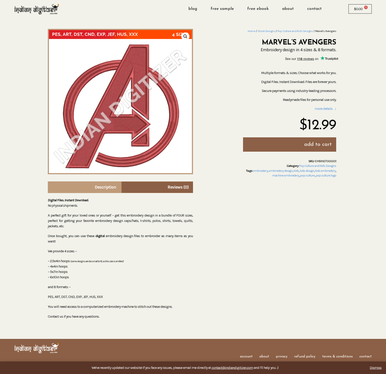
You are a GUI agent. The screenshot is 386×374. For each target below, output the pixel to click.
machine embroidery (285, 175)
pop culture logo (326, 175)
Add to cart (318, 144)
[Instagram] (24, 358)
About (288, 9)
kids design (307, 171)
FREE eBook (258, 9)
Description (105, 187)
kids (296, 171)
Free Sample (222, 9)
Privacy (281, 356)
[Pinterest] (37, 358)
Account (246, 356)
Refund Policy (304, 356)
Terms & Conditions (337, 356)
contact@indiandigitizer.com (232, 368)
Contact (314, 9)
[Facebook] (17, 358)
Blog (192, 9)
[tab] (84, 187)
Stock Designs (266, 31)
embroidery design (281, 171)
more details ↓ (325, 108)
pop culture (307, 175)
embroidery (260, 171)
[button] (332, 9)
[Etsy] (31, 358)
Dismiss (376, 368)
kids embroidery (325, 171)
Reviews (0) (178, 187)
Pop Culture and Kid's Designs (295, 31)
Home (251, 31)
